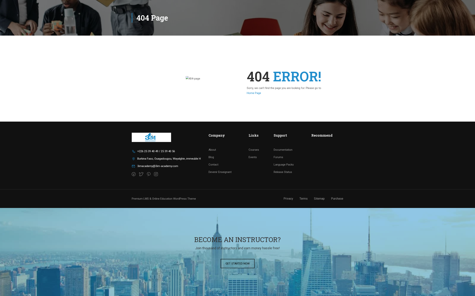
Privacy (288, 198)
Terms (303, 198)
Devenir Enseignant (220, 172)
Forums (278, 157)
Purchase (337, 198)
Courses (254, 149)
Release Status (283, 172)
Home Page (254, 93)
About (212, 149)
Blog (211, 157)
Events (253, 157)
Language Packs (284, 164)
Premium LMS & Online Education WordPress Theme (164, 198)
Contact (213, 164)
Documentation (283, 149)
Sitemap (319, 198)
